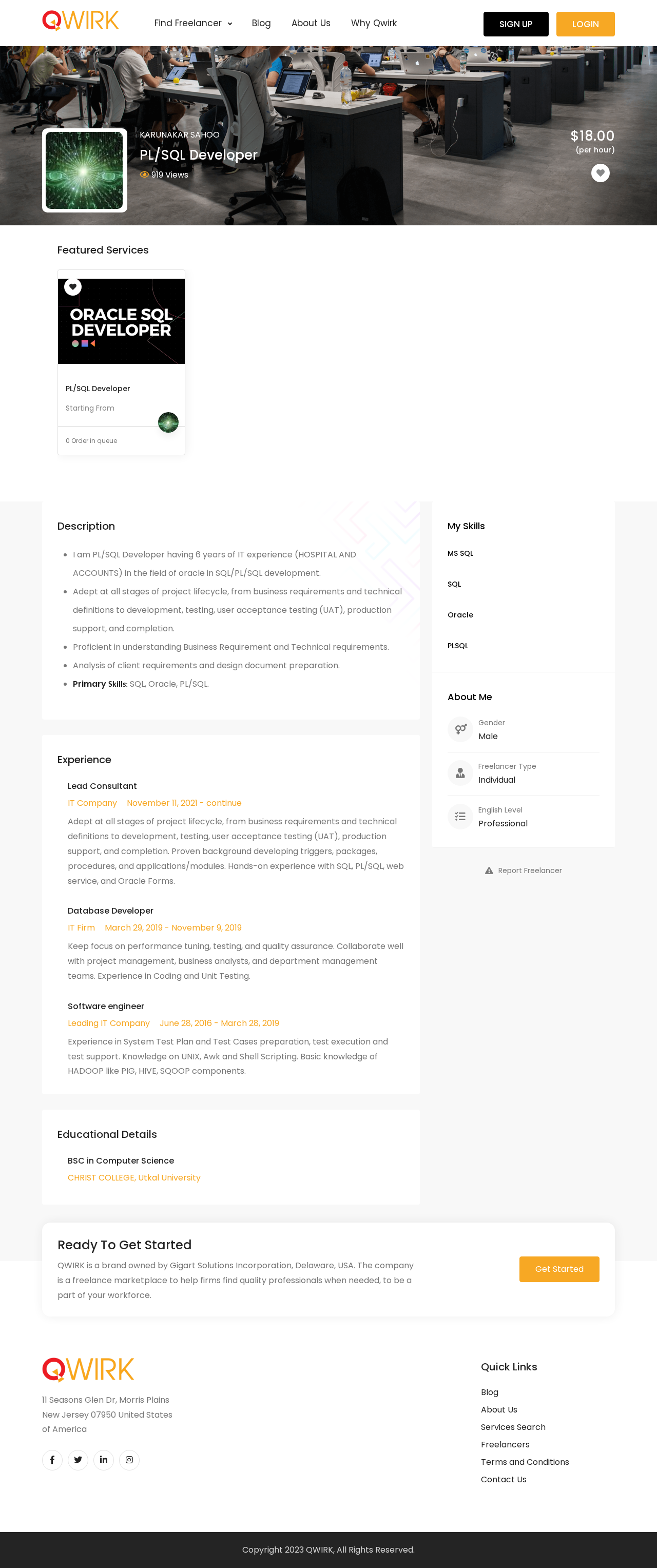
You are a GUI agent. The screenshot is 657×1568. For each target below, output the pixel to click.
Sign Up (516, 24)
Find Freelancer (189, 23)
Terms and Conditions (525, 1462)
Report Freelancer (530, 870)
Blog (261, 23)
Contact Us (504, 1479)
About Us (311, 23)
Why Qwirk (374, 23)
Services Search (513, 1427)
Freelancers (505, 1444)
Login (585, 24)
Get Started (559, 1269)
